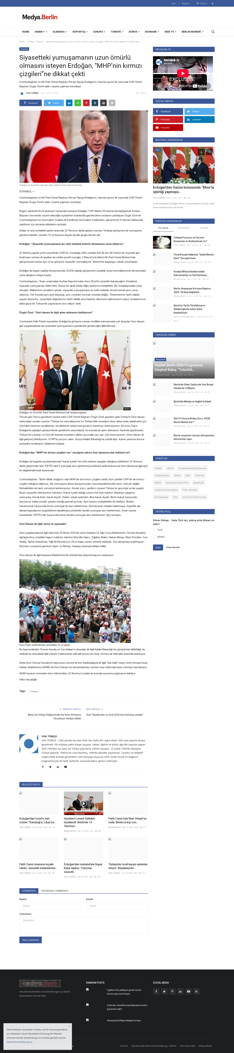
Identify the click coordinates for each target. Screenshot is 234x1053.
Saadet (158, 468)
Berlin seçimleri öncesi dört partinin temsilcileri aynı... (194, 437)
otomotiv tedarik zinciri (194, 497)
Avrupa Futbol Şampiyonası (192, 468)
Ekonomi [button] (151, 31)
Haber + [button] (40, 31)
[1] (213, 3)
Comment (25, 914)
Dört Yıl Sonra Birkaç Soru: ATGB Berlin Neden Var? (192, 420)
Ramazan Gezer (162, 374)
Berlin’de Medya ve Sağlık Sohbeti (192, 401)
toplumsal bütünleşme (166, 489)
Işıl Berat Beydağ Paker (184, 316)
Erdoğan (34, 691)
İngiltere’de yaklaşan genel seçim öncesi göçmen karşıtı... (124, 992)
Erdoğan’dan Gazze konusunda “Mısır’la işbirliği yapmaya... (183, 189)
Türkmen (199, 475)
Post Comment (30, 940)
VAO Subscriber (187, 1045)
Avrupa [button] (98, 31)
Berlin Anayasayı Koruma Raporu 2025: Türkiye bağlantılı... (192, 290)
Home (25, 31)
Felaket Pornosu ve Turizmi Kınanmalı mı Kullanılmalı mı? (190, 239)
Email (89, 899)
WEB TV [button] (170, 31)
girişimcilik (198, 482)
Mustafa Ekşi (179, 279)
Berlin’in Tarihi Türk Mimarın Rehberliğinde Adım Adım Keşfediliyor (189, 309)
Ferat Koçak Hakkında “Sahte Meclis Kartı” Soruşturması (194, 256)
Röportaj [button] (79, 31)
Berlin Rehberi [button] (192, 31)
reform (170, 468)
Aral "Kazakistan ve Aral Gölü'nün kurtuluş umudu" (114, 714)
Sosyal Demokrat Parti (177, 482)
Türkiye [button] (116, 31)
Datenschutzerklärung (18, 1041)
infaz (187, 475)
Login (173, 3)
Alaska (177, 475)
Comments (29, 890)
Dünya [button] (133, 31)
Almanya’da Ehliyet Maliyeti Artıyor (124, 1020)
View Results (173, 547)
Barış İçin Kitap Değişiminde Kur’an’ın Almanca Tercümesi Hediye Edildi (54, 716)
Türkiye (30, 41)
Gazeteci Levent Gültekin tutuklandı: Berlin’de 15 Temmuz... (79, 822)
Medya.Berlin (70, 831)
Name (23, 899)
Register (186, 3)
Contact (124, 1045)
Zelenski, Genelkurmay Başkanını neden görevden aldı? (127, 1007)
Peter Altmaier (190, 489)
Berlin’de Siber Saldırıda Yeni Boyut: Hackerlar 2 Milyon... (194, 386)
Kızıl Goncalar (161, 497)
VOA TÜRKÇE (32, 93)
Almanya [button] (59, 31)
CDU (175, 497)
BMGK (158, 482)
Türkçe (202, 3)
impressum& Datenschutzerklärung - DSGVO (153, 1045)
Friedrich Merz (162, 475)
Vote (158, 547)
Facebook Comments (54, 890)
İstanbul (40, 41)
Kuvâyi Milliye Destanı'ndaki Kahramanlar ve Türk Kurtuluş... (191, 273)
